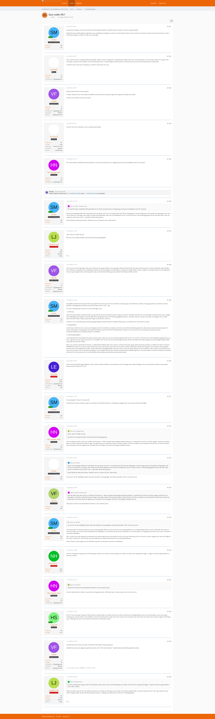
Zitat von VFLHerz (75, 585)
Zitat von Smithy (75, 463)
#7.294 (169, 487)
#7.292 (169, 426)
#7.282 (169, 56)
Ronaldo (51, 191)
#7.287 (169, 231)
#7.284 (169, 123)
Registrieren (162, 3)
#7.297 (169, 580)
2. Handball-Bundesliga (74, 193)
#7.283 (169, 88)
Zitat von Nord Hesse (76, 682)
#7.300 (169, 677)
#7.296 (169, 550)
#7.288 (169, 264)
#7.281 (169, 26)
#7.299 (169, 641)
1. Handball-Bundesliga (91, 193)
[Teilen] (171, 21)
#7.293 (169, 458)
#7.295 (169, 517)
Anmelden (153, 3)
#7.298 (169, 611)
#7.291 (169, 396)
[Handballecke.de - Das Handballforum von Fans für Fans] (51, 4)
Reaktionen (48, 45)
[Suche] (170, 3)
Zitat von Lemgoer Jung (77, 431)
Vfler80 (82, 668)
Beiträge (48, 47)
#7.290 (169, 361)
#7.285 (169, 159)
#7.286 (169, 201)
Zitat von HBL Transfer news (78, 206)
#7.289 (169, 300)
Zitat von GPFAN (75, 522)
